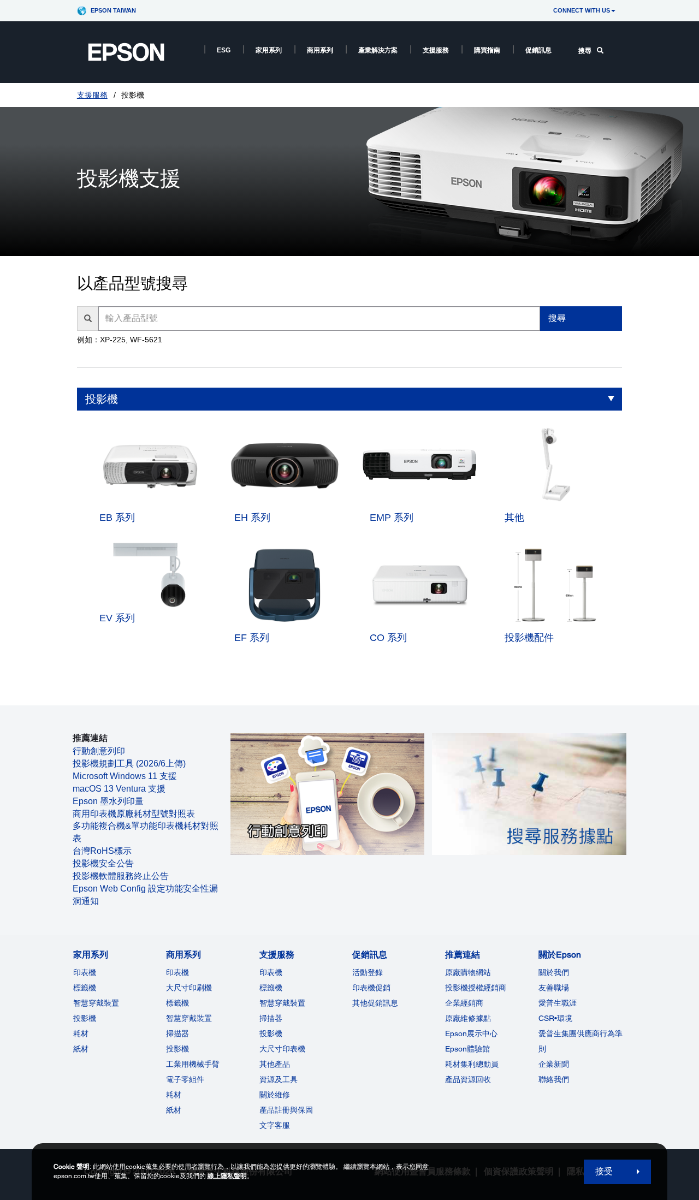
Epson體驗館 (467, 1048)
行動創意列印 (99, 751)
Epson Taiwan (113, 10)
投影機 (101, 399)
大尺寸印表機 (282, 1048)
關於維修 (274, 1094)
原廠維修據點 (468, 1018)
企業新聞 (553, 1064)
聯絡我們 (553, 1079)
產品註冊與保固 (286, 1110)
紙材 (80, 1048)
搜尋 (584, 51)
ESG (223, 50)
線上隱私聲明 (227, 1176)
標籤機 (84, 987)
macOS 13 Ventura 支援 (119, 788)
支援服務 (436, 50)
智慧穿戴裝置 (96, 1003)
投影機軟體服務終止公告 (121, 876)
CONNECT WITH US (581, 10)
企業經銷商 (464, 1003)
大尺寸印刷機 (189, 987)
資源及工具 (278, 1079)
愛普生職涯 (557, 1003)
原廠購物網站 (468, 972)
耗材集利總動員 (472, 1064)
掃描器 (177, 1033)
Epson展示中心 (471, 1033)
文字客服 (274, 1125)
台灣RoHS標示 (102, 851)
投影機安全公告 (103, 863)
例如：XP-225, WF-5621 (119, 339)
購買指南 (487, 50)
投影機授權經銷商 (475, 987)
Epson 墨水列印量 (108, 801)
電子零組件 (185, 1079)
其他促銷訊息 (375, 1003)
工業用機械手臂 (193, 1064)
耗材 (80, 1033)
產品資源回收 (468, 1079)
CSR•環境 (555, 1018)
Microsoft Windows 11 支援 (125, 776)
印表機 (84, 972)
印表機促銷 (371, 987)
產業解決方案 (378, 50)
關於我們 (553, 972)
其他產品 (274, 1064)
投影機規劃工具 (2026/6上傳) (129, 763)
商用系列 (320, 50)
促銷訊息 (538, 50)
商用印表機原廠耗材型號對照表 (134, 813)
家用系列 (269, 50)
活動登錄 (367, 972)
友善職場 (553, 987)
